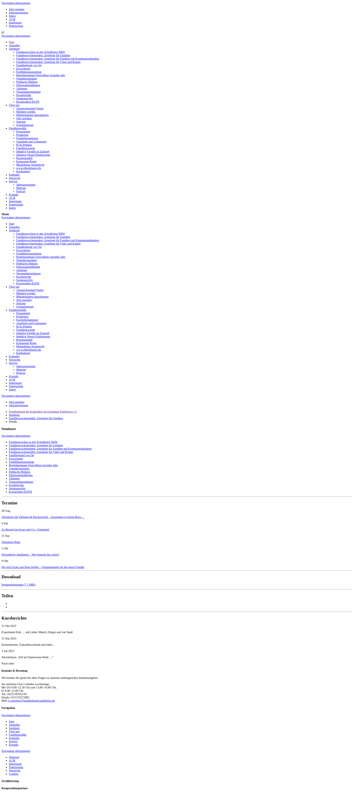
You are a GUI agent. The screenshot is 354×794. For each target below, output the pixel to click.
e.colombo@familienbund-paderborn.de (31, 700)
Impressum (15, 22)
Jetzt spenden (16, 9)
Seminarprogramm (18, 584)
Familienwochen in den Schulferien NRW (40, 52)
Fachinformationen (27, 138)
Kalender (14, 174)
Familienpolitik (17, 128)
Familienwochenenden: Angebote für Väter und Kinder (48, 62)
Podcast (20, 191)
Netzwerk (14, 178)
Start (11, 42)
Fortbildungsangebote (28, 72)
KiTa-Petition (24, 144)
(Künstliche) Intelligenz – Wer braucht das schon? (30, 554)
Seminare (14, 48)
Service (13, 181)
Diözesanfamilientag (28, 85)
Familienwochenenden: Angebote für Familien (43, 55)
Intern (12, 16)
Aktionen (21, 88)
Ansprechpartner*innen (30, 108)
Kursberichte (23, 95)
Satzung (21, 121)
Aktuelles (14, 45)
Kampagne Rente (26, 161)
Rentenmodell (24, 158)
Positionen (22, 135)
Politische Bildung (27, 81)
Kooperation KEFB (27, 101)
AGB (12, 19)
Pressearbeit (23, 131)
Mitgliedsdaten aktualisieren (32, 115)
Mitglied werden (25, 111)
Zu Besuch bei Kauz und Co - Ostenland (25, 529)
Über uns (14, 105)
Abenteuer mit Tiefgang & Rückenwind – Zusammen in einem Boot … (42, 517)
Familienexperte (25, 148)
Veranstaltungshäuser (28, 91)
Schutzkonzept (24, 125)
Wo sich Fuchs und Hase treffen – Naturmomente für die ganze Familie (42, 567)
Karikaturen (23, 171)
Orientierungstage (26, 78)
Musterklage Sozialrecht (30, 164)
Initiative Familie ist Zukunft (32, 151)
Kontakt (13, 194)
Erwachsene (23, 68)
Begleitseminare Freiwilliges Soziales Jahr (40, 75)
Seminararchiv (24, 98)
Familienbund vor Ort (28, 65)
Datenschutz (16, 25)
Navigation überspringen (15, 3)
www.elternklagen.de (28, 168)
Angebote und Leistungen (31, 141)
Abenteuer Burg (10, 542)
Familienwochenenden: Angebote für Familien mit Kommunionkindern (57, 58)
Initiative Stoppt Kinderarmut (33, 154)
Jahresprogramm (18, 12)
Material (21, 188)
